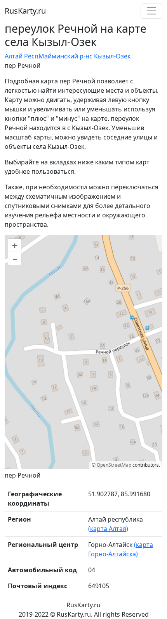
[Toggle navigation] (151, 11)
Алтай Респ (21, 56)
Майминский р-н (63, 56)
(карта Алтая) (108, 528)
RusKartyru (25, 10)
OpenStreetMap (114, 465)
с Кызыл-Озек (109, 56)
